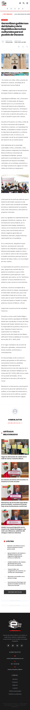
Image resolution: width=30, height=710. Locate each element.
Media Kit (15, 685)
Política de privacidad (15, 691)
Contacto (15, 688)
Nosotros (15, 679)
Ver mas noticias (15, 592)
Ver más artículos (14, 423)
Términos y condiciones (15, 694)
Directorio (15, 682)
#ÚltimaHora (7, 14)
